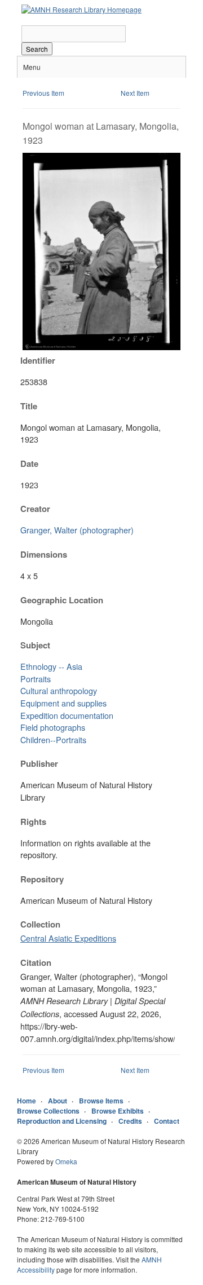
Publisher (39, 763)
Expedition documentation (66, 715)
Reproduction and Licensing (62, 1121)
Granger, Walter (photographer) (77, 530)
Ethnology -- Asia (51, 666)
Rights (33, 821)
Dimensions (43, 554)
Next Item (135, 93)
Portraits (35, 679)
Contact (166, 1121)
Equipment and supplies (63, 703)
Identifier (37, 360)
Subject (35, 645)
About (57, 1101)
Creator (35, 508)
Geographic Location (61, 600)
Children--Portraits (53, 739)
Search (37, 49)
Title (28, 406)
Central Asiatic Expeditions (68, 938)
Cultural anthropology (58, 690)
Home (26, 1101)
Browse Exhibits (117, 1111)
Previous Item (43, 93)
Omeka (66, 1161)
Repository (42, 879)
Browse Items (101, 1101)
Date (29, 463)
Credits (130, 1121)
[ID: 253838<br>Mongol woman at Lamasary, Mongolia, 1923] (101, 347)
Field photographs (52, 727)
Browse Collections (48, 1111)
